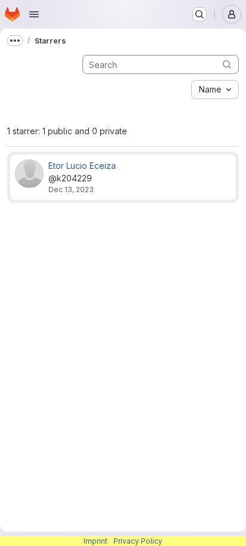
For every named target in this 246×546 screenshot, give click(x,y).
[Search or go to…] (199, 14)
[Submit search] (227, 64)
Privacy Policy (137, 540)
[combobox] (215, 89)
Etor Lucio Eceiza (82, 166)
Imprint (95, 540)
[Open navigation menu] (34, 14)
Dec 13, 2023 (71, 189)
